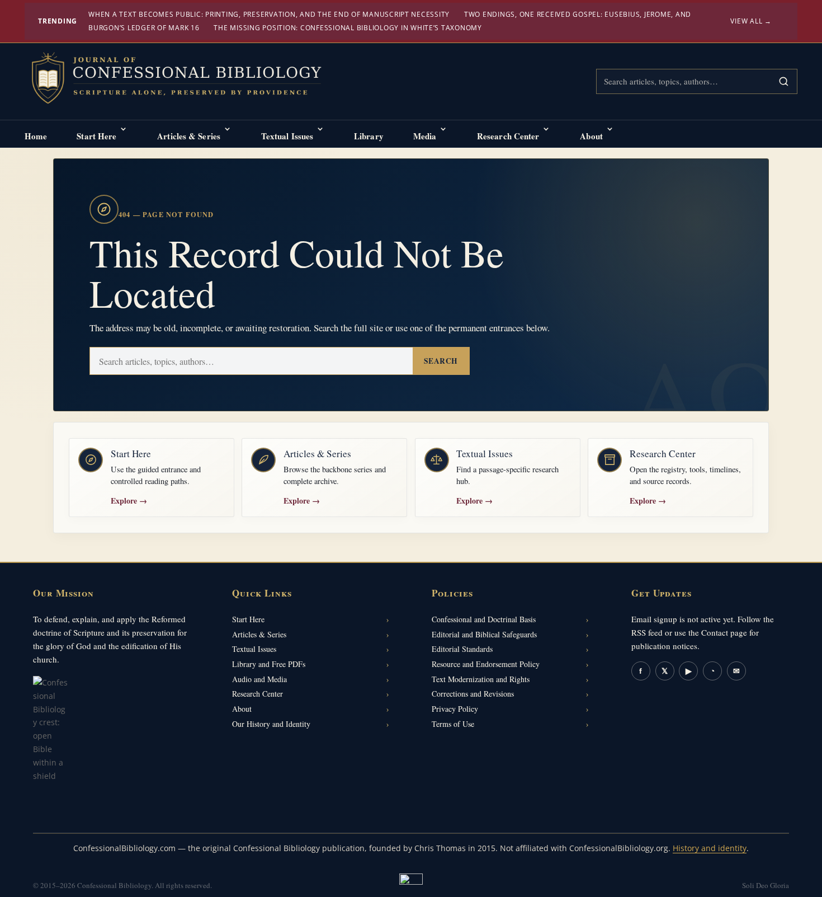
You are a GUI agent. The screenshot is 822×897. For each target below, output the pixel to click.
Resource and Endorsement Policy (486, 664)
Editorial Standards (462, 649)
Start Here (96, 136)
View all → (751, 21)
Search (441, 361)
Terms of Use (453, 723)
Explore (129, 500)
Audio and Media (259, 679)
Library (369, 136)
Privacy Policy (455, 708)
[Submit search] (783, 81)
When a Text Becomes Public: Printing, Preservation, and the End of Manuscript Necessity (269, 14)
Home (36, 136)
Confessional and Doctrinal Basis (484, 619)
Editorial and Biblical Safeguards (484, 634)
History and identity (710, 848)
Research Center (508, 136)
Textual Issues (287, 136)
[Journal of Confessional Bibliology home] (184, 79)
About (591, 136)
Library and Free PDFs (268, 664)
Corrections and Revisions (473, 693)
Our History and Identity (271, 723)
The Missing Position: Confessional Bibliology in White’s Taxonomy (348, 27)
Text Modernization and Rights (481, 679)
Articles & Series (188, 136)
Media (425, 136)
